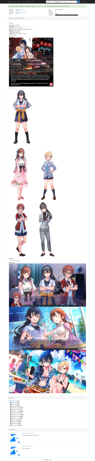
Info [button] (19, 1)
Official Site (11, 88)
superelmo (18, 11)
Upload (14, 1)
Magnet (22, 18)
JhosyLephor (13, 446)
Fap (33, 1)
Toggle (50, 459)
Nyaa (9, 2)
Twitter (28, 1)
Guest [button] (84, 1)
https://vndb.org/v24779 (21, 12)
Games (22, 9)
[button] (50, 2)
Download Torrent (14, 18)
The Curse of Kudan (15, 401)
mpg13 (12, 433)
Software (17, 9)
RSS (24, 1)
